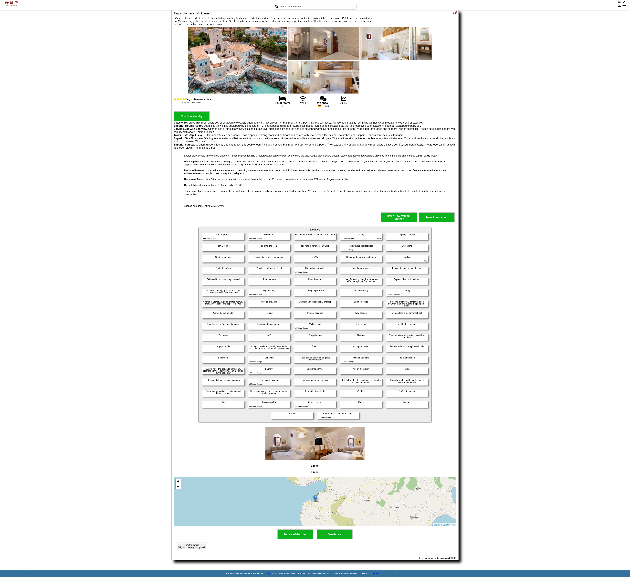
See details (335, 534)
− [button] (178, 486)
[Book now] (455, 13)
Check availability (192, 116)
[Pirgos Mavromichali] (237, 60)
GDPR (376, 573)
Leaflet (437, 524)
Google (268, 573)
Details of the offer (295, 534)
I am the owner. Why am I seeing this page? (191, 546)
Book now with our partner (399, 217)
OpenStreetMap (449, 524)
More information (436, 217)
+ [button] (178, 481)
